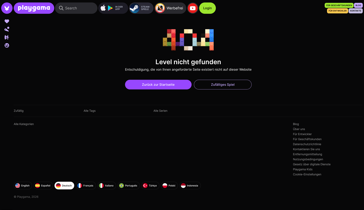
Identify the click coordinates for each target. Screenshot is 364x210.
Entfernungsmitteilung (307, 154)
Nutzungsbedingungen (308, 159)
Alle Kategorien (24, 124)
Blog (296, 124)
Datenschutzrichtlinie (307, 144)
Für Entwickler (302, 134)
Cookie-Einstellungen (307, 174)
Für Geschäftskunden (307, 139)
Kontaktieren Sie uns (306, 149)
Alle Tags (90, 110)
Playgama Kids (303, 169)
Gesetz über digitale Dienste (312, 164)
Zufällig (19, 110)
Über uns (299, 129)
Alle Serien (160, 110)
